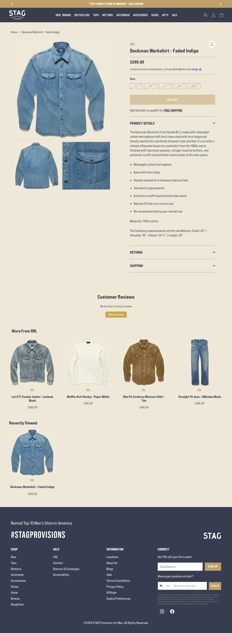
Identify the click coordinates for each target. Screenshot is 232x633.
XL (179, 86)
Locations (112, 557)
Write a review (116, 314)
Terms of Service (202, 604)
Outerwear (17, 575)
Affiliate (111, 592)
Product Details (142, 123)
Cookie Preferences (118, 598)
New (13, 557)
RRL (133, 44)
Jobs (109, 575)
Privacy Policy (115, 586)
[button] (220, 4)
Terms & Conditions (118, 580)
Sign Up (213, 566)
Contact (58, 563)
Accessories (18, 580)
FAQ (55, 557)
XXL (194, 86)
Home (14, 32)
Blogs (109, 569)
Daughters (17, 604)
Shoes (14, 586)
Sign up (215, 586)
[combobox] (164, 586)
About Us (111, 563)
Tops (14, 563)
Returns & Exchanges (66, 569)
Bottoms (16, 569)
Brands (15, 598)
